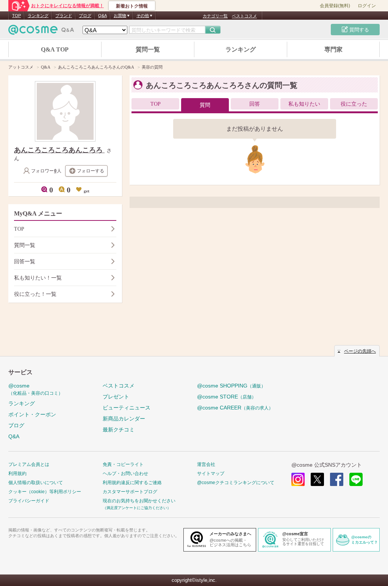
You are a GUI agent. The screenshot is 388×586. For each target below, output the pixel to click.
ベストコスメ (244, 16)
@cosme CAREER (235, 408)
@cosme (35, 389)
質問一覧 (148, 49)
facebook (336, 479)
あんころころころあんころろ (59, 150)
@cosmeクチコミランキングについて (235, 482)
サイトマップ (210, 473)
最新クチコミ (119, 430)
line (356, 479)
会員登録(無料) (335, 5)
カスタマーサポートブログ (130, 491)
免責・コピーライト (123, 464)
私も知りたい (304, 104)
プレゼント (116, 397)
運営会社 (206, 464)
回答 (254, 104)
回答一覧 (24, 261)
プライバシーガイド (28, 500)
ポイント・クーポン (32, 414)
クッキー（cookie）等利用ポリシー (44, 491)
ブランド (63, 15)
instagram (298, 479)
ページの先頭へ (360, 351)
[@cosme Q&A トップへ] (41, 31)
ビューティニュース (126, 408)
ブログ (85, 15)
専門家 (333, 49)
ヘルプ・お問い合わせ (125, 473)
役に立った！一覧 (35, 294)
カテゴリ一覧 (215, 16)
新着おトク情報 (132, 6)
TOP (16, 15)
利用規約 (17, 473)
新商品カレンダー (124, 419)
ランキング (38, 15)
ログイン (367, 5)
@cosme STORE (226, 397)
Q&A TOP (55, 49)
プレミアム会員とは (28, 464)
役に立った (354, 104)
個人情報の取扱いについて (35, 482)
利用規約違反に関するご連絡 (132, 482)
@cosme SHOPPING (231, 386)
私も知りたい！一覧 (38, 278)
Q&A (102, 15)
